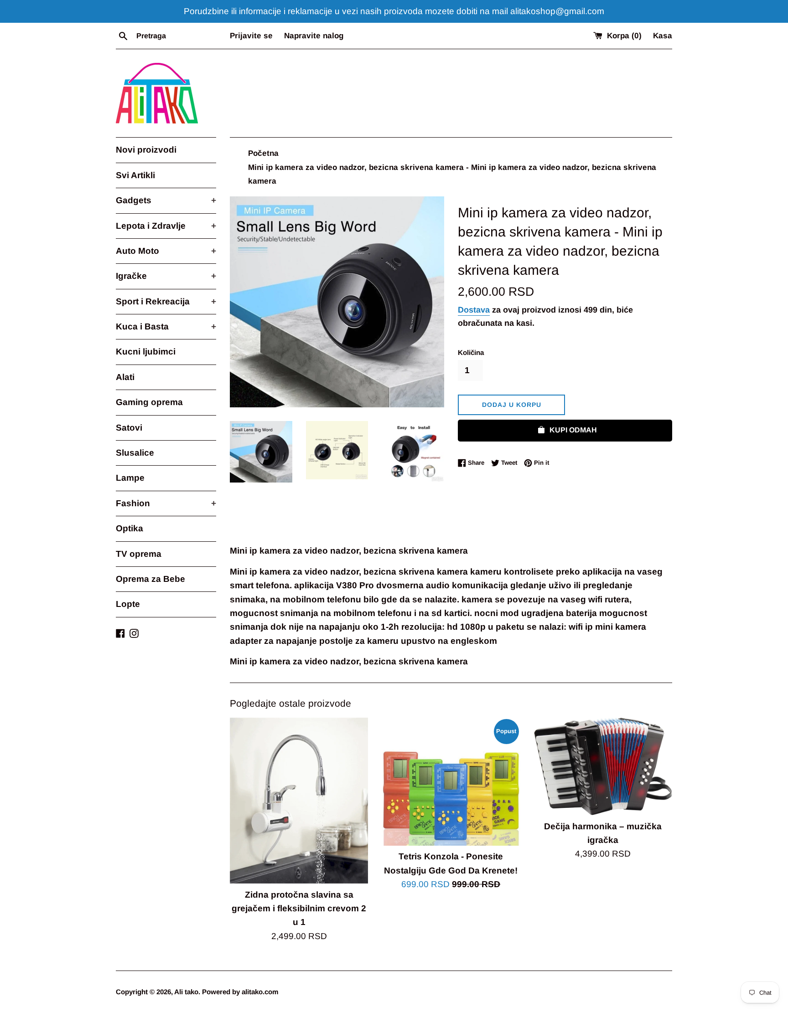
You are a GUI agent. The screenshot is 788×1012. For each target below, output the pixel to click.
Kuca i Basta (166, 326)
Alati (125, 377)
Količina (471, 352)
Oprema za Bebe (150, 579)
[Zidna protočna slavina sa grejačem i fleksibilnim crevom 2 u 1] (299, 801)
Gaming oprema (149, 402)
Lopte (128, 604)
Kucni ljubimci (146, 351)
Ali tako (186, 992)
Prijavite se (251, 35)
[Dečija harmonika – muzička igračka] (603, 766)
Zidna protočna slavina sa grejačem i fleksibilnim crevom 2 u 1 (299, 908)
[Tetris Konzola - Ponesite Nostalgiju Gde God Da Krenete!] (451, 782)
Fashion (166, 503)
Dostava (474, 309)
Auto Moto (166, 251)
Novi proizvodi (146, 149)
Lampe (130, 478)
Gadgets (166, 200)
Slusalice (135, 452)
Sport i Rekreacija (166, 301)
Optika (129, 528)
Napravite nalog (313, 35)
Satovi (129, 427)
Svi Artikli (135, 175)
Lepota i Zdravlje (166, 226)
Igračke (166, 276)
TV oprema (138, 554)
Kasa (662, 35)
